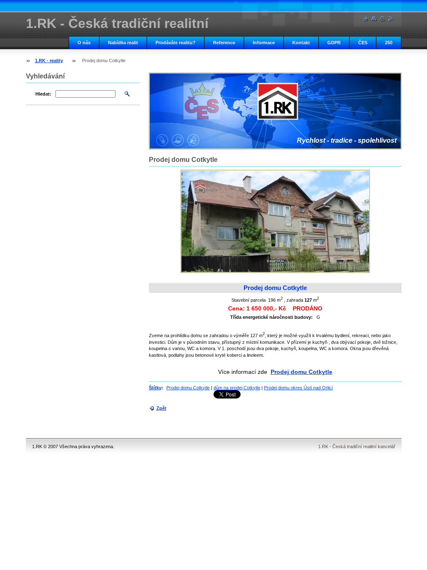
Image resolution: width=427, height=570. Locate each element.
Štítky (155, 387)
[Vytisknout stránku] (382, 19)
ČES (362, 42)
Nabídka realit (123, 42)
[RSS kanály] (390, 19)
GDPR (334, 42)
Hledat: (43, 93)
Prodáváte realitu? (176, 42)
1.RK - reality (49, 60)
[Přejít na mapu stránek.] (374, 19)
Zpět (161, 408)
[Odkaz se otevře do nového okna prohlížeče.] (275, 221)
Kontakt (301, 42)
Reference (224, 42)
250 (388, 42)
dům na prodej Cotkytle (237, 387)
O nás (84, 42)
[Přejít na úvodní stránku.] (365, 19)
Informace (264, 42)
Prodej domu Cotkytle (301, 371)
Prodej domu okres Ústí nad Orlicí (298, 387)
